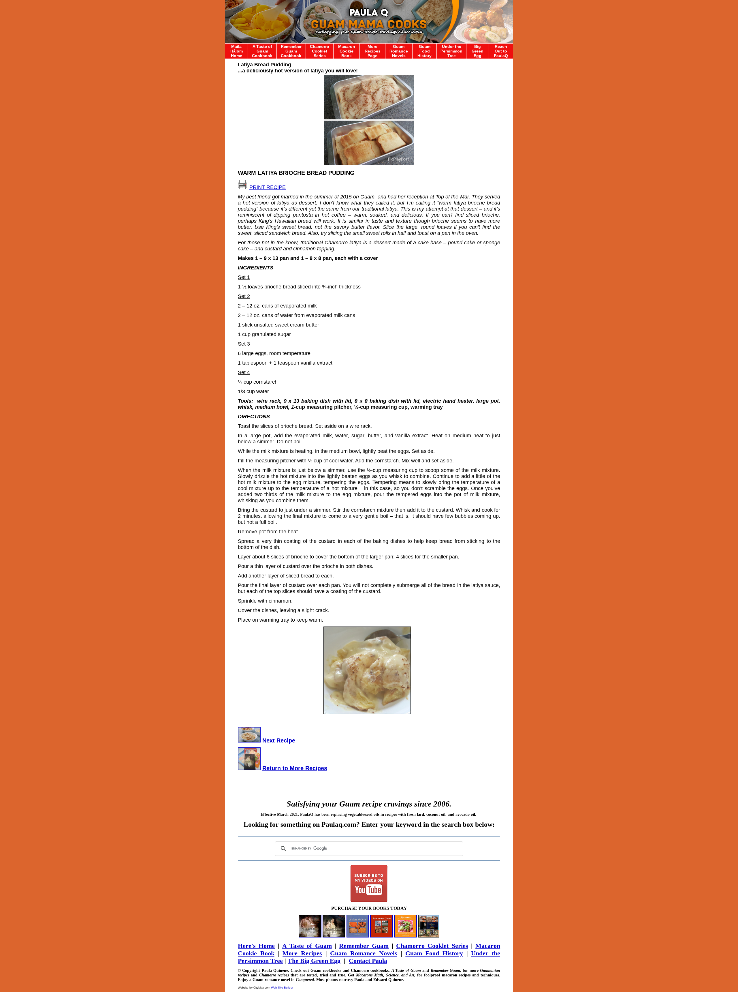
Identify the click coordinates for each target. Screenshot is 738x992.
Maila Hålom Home (236, 51)
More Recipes (302, 953)
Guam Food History (424, 51)
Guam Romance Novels (398, 51)
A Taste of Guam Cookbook (262, 51)
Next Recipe (278, 740)
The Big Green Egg (314, 960)
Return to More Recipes (294, 768)
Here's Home (256, 945)
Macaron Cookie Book (346, 51)
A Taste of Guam (307, 945)
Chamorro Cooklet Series (319, 51)
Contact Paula (368, 960)
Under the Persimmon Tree (451, 51)
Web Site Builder (282, 987)
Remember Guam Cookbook (291, 51)
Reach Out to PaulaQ (501, 51)
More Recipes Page (373, 51)
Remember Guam (364, 945)
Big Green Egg (477, 51)
